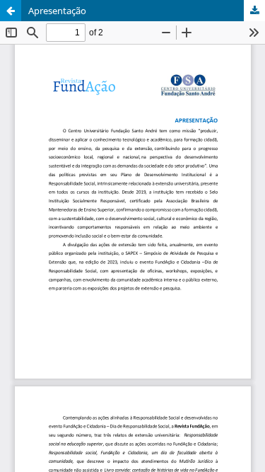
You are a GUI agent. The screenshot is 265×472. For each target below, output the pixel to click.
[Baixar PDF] (254, 10)
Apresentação (57, 10)
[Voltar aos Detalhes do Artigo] (10, 10)
